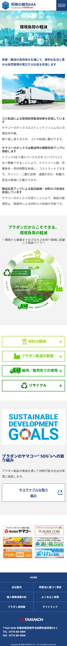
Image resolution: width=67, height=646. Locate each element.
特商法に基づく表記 (50, 587)
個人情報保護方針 (17, 597)
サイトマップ (50, 607)
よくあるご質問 (50, 597)
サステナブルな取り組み (33, 492)
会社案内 (17, 587)
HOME (33, 577)
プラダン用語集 (16, 607)
